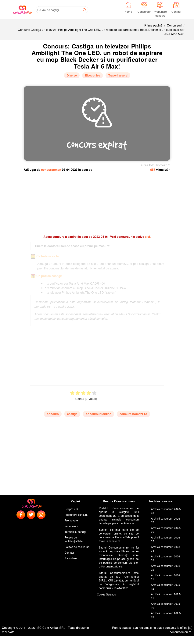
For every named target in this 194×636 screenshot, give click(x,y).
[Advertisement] (97, 201)
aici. (148, 236)
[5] (94, 392)
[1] (72, 392)
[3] (83, 392)
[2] (78, 392)
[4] (89, 392)
